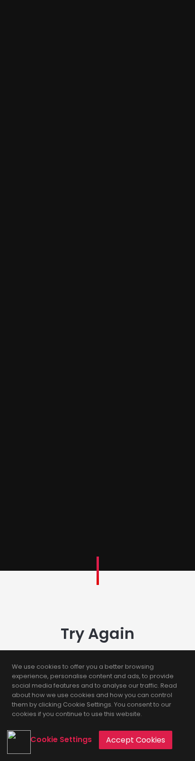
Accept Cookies (135, 739)
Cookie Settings (61, 739)
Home (97, 372)
